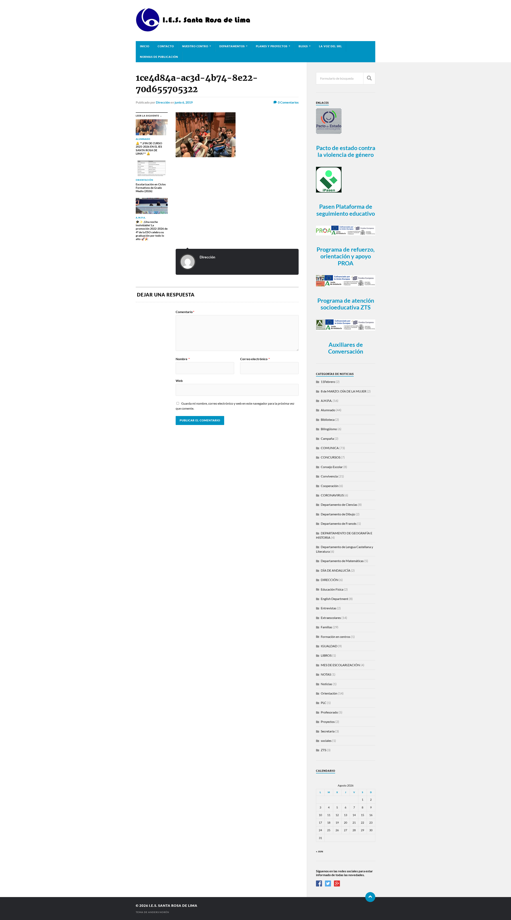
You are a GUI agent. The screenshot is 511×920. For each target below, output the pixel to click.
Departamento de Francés (339, 523)
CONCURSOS (330, 457)
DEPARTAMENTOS (232, 46)
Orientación (329, 693)
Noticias (326, 684)
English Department (334, 599)
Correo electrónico (255, 359)
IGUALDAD (329, 646)
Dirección (163, 102)
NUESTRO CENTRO (195, 46)
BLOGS (303, 46)
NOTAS (326, 674)
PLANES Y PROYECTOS (271, 46)
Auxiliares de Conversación (345, 348)
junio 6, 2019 (184, 102)
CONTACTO (166, 46)
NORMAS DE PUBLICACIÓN (159, 56)
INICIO (144, 46)
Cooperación (330, 486)
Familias (326, 627)
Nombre (183, 359)
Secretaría (328, 731)
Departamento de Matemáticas (342, 561)
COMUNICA (330, 448)
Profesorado (329, 712)
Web (179, 380)
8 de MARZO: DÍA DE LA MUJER (343, 391)
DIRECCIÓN (329, 580)
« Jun (319, 851)
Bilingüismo (329, 429)
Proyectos (328, 721)
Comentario (185, 311)
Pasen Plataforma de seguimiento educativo (345, 210)
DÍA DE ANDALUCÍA (335, 570)
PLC (323, 703)
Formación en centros (335, 636)
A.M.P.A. (326, 400)
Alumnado (328, 410)
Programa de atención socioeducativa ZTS (345, 304)
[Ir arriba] (370, 897)
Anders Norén (158, 912)
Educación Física (332, 589)
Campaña (327, 438)
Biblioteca (328, 419)
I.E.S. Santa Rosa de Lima (173, 905)
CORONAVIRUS (332, 495)
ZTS (323, 750)
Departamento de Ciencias (339, 504)
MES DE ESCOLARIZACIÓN (340, 665)
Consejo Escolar (332, 467)
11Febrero (328, 381)
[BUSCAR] (369, 78)
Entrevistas (328, 608)
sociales (326, 740)
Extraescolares (331, 618)
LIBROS (326, 655)
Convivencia (329, 476)
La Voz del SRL (330, 46)
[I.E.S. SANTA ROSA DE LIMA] (194, 30)
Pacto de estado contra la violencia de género (345, 151)
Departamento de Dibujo (338, 514)
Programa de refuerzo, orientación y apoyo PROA (346, 256)
